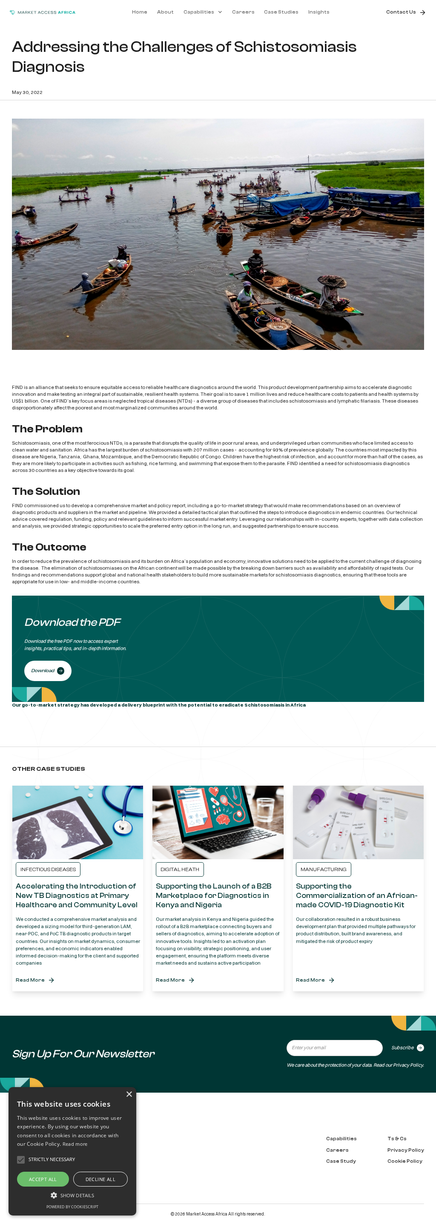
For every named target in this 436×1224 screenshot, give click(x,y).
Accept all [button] (43, 1179)
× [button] (129, 1094)
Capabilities (341, 1139)
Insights (319, 12)
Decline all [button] (100, 1179)
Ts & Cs (397, 1139)
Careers (243, 12)
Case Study (341, 1161)
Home (139, 12)
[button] (203, 12)
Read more (75, 1144)
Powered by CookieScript (72, 1207)
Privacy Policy (408, 1065)
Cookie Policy (404, 1161)
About (165, 12)
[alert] (72, 1151)
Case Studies (281, 12)
